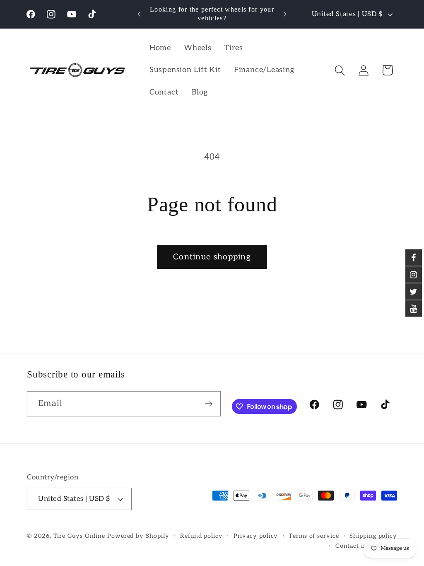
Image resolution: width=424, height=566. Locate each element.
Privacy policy (256, 535)
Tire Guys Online (79, 535)
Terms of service (314, 535)
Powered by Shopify (138, 535)
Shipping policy (373, 535)
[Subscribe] (208, 403)
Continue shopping (212, 257)
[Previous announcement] (139, 14)
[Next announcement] (285, 14)
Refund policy (201, 535)
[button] (340, 70)
